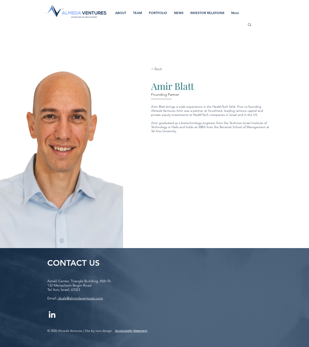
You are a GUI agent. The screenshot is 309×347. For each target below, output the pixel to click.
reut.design (103, 331)
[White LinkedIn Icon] (52, 314)
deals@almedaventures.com (80, 298)
